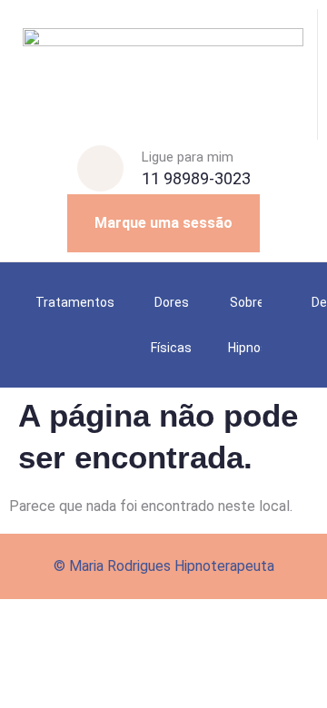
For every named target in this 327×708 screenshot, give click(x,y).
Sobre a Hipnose (251, 325)
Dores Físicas (171, 325)
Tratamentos (74, 302)
